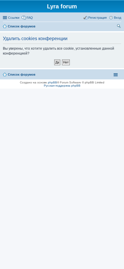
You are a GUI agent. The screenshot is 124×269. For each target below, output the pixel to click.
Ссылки (13, 17)
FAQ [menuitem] (30, 17)
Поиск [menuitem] (119, 27)
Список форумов (21, 74)
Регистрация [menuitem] (97, 17)
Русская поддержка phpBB (62, 85)
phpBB (52, 82)
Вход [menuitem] (117, 17)
